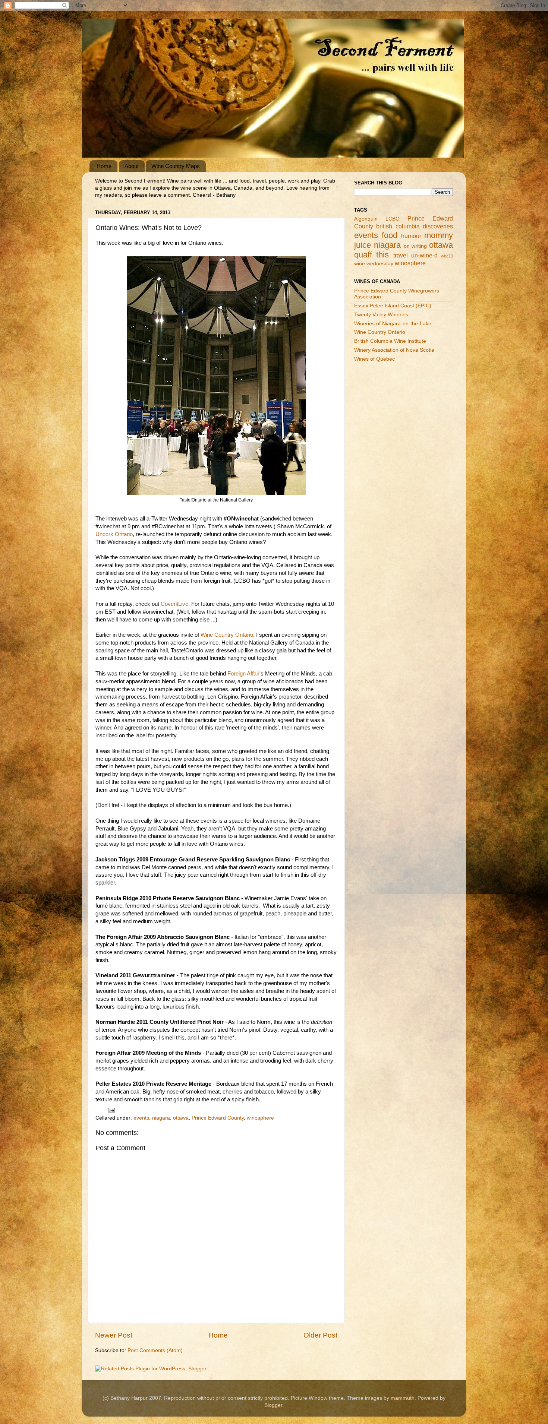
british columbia (397, 226)
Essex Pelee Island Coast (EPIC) (392, 305)
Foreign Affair (243, 674)
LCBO (392, 219)
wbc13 (447, 256)
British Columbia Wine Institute (390, 341)
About (132, 166)
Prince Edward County (218, 1118)
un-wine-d (424, 255)
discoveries (438, 226)
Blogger (273, 1405)
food (389, 235)
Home (104, 166)
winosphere (260, 1118)
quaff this (371, 254)
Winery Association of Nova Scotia (394, 350)
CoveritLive (174, 604)
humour (411, 235)
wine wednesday (373, 263)
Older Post (320, 1335)
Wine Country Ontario (227, 635)
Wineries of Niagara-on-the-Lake (392, 323)
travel (400, 255)
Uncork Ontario (114, 534)
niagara (161, 1118)
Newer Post (113, 1335)
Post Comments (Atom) (155, 1350)
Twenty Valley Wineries (381, 314)
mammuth (403, 1398)
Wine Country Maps (175, 166)
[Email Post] (110, 1110)
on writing (415, 246)
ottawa (181, 1118)
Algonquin (366, 219)
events (141, 1118)
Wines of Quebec (374, 359)
